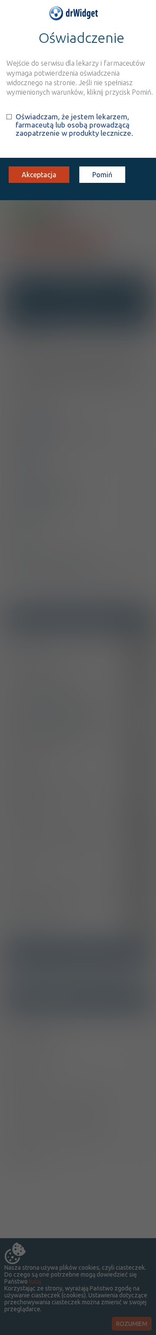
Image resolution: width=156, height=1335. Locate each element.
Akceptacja (39, 175)
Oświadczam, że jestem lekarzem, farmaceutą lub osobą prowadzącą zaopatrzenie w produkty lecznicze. (74, 124)
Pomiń (102, 175)
